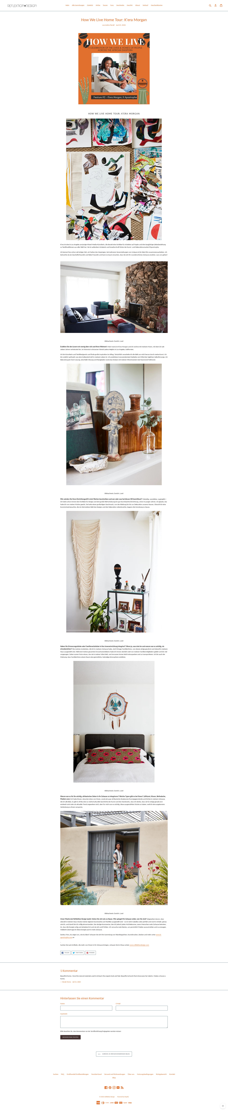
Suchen (55, 1074)
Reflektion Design (109, 1097)
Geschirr (130, 5)
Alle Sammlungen (78, 5)
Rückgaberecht (161, 1074)
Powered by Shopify (123, 1097)
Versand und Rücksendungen (114, 1074)
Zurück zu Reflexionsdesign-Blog (116, 1054)
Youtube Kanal (96, 1074)
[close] (43, 1097)
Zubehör (90, 5)
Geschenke (120, 5)
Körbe (98, 5)
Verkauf (145, 5)
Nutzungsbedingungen (145, 1074)
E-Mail (118, 1004)
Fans (112, 5)
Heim (67, 5)
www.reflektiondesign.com (139, 945)
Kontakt (172, 1074)
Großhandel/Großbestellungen (78, 1074)
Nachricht (63, 1014)
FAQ (62, 1074)
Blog (114, 1078)
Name (62, 1004)
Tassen (105, 5)
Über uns (131, 1074)
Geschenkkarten (156, 5)
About (137, 5)
